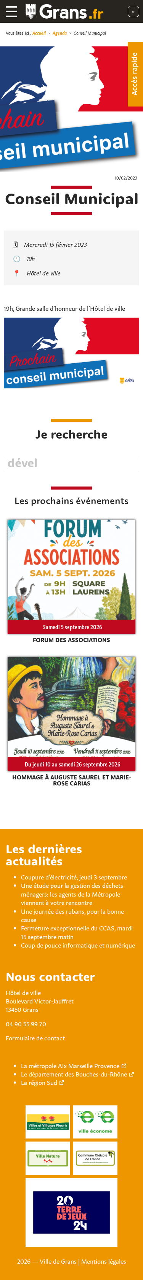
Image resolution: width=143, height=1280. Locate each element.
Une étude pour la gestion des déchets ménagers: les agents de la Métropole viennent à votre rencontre (72, 893)
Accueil (39, 32)
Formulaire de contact (35, 1037)
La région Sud (39, 1082)
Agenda (60, 32)
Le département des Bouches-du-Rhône (74, 1073)
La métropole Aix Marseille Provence (70, 1065)
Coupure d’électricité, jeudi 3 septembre (74, 876)
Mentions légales (103, 1260)
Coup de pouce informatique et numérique (78, 944)
